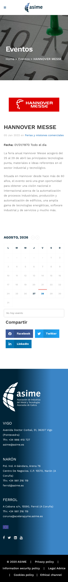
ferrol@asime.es (13, 485)
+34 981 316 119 (18, 480)
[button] (19, 333)
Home (10, 59)
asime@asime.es (13, 444)
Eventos (24, 59)
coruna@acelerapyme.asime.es (23, 516)
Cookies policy (24, 575)
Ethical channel (51, 575)
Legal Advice (57, 568)
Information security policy (21, 568)
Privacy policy (44, 561)
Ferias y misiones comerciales (44, 135)
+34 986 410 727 (19, 439)
